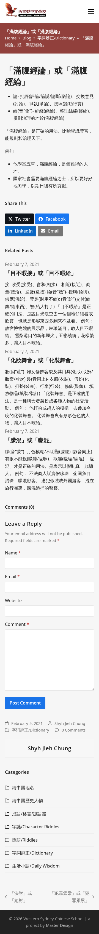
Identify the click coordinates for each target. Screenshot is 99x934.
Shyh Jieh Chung (69, 723)
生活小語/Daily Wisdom (36, 866)
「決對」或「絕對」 (18, 897)
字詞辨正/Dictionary (30, 730)
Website (13, 600)
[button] (91, 11)
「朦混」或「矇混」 (29, 440)
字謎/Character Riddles (35, 827)
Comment (17, 624)
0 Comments (74, 730)
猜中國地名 (23, 787)
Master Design (59, 925)
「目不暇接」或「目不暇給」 (40, 273)
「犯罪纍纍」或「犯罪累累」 (67, 897)
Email (12, 576)
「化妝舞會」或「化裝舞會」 (40, 360)
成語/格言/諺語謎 (29, 814)
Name (13, 553)
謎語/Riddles (25, 840)
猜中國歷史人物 (27, 800)
